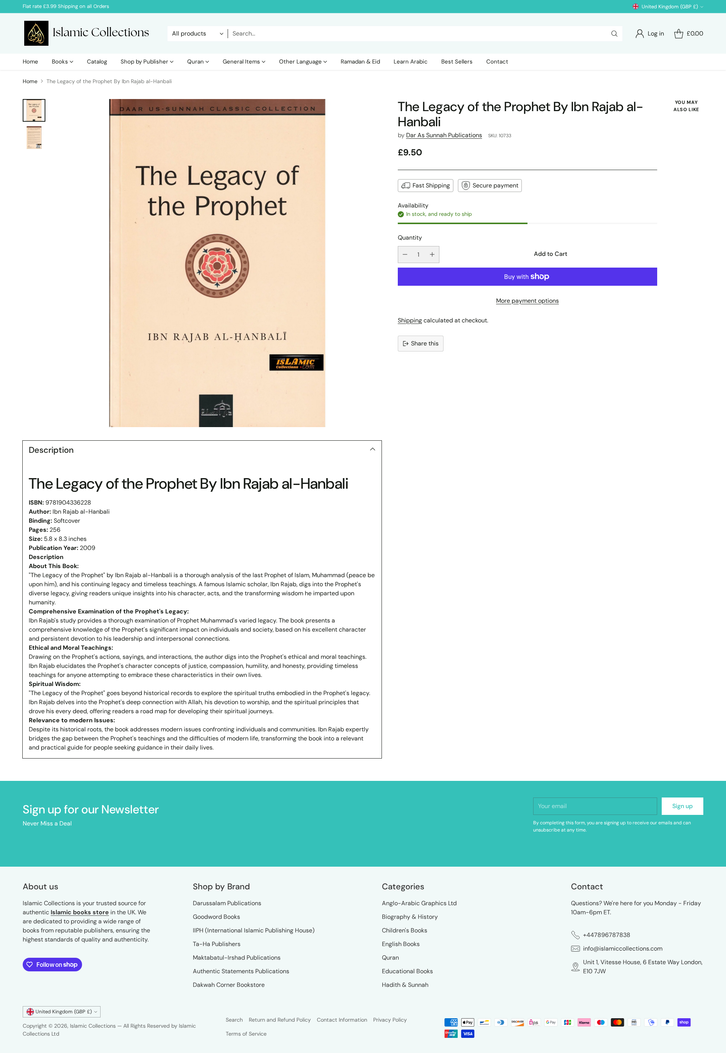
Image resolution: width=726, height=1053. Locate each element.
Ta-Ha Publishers (216, 944)
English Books (401, 944)
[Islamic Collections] (89, 33)
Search (234, 1019)
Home (30, 81)
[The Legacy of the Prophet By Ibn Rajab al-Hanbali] (217, 263)
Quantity (410, 238)
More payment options (527, 301)
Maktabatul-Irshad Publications (237, 958)
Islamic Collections (93, 1025)
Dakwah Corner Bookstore (229, 985)
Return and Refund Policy (280, 1019)
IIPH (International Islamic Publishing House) (254, 930)
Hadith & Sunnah (405, 985)
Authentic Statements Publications (241, 971)
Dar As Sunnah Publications (444, 135)
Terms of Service (246, 1033)
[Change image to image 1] (34, 110)
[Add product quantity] (432, 254)
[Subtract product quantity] (405, 254)
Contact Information (342, 1019)
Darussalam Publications (227, 903)
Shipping (410, 320)
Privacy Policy (390, 1019)
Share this (425, 343)
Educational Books (407, 971)
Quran (390, 958)
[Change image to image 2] (34, 137)
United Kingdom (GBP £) (670, 6)
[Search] (614, 34)
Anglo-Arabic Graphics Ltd (419, 903)
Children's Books (404, 930)
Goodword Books (216, 917)
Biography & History (410, 917)
